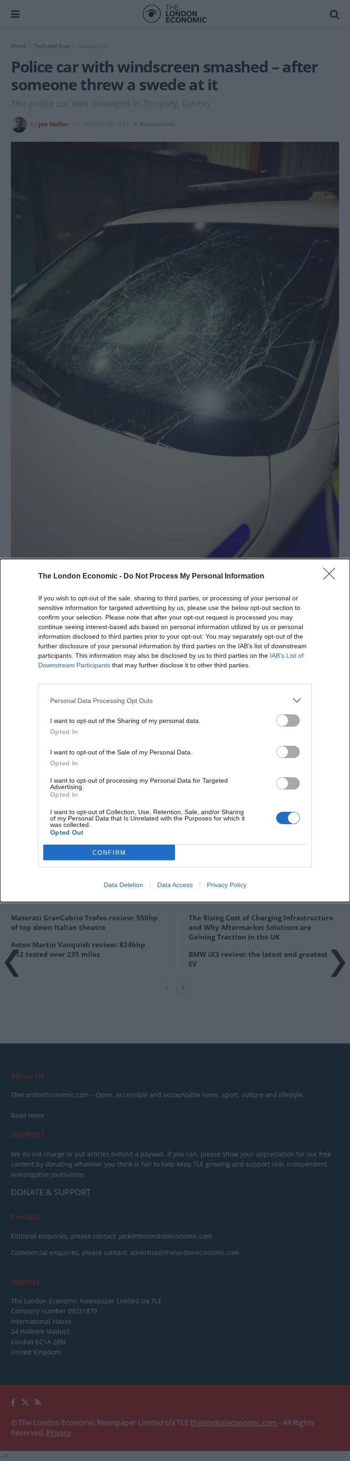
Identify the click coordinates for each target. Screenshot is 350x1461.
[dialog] (175, 730)
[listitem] (175, 700)
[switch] (288, 720)
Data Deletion (123, 884)
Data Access (175, 884)
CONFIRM (109, 852)
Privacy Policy (227, 884)
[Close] (332, 576)
